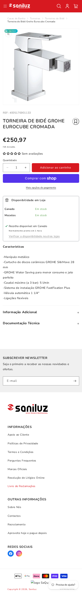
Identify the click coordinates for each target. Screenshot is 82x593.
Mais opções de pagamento (41, 187)
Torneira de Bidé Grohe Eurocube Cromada (31, 21)
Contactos (14, 516)
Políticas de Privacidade (23, 443)
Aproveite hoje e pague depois (27, 533)
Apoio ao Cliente (18, 435)
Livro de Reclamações (21, 486)
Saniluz (33, 589)
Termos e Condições (21, 452)
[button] (59, 6)
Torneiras (35, 18)
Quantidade (10, 160)
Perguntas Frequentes (22, 460)
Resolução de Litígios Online (26, 478)
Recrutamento (17, 524)
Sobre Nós (14, 507)
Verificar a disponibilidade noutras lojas (34, 236)
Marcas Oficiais (17, 469)
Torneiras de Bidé (54, 18)
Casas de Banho (16, 18)
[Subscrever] (75, 380)
